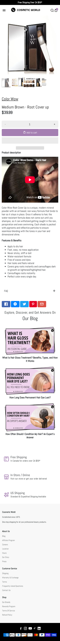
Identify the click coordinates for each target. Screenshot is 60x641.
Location (5, 549)
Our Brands (6, 602)
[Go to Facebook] (6, 304)
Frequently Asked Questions (12, 586)
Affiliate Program (8, 540)
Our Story (5, 557)
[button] (30, 140)
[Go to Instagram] (25, 628)
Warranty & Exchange (10, 577)
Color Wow (10, 98)
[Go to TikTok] (34, 628)
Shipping (5, 573)
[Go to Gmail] (42, 304)
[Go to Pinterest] (33, 304)
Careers (5, 544)
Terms (4, 582)
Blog (3, 536)
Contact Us (6, 590)
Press (4, 561)
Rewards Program (8, 606)
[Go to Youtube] (30, 628)
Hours (4, 553)
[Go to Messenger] (15, 304)
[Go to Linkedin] (39, 628)
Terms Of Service (8, 610)
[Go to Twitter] (24, 304)
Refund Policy (7, 615)
